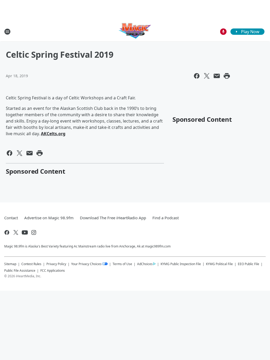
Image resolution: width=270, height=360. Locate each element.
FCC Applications (52, 270)
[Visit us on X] (16, 232)
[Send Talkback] (223, 31)
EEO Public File (248, 264)
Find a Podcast (165, 217)
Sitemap (10, 264)
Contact (11, 217)
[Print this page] (226, 76)
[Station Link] (135, 31)
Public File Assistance (19, 270)
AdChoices (145, 264)
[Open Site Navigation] (7, 31)
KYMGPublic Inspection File (181, 264)
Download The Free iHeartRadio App (113, 217)
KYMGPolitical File (219, 264)
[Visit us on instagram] (34, 232)
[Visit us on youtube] (25, 232)
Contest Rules (31, 264)
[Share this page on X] (206, 76)
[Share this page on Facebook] (196, 76)
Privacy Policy (56, 264)
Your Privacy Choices (86, 264)
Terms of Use (122, 264)
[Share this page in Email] (216, 76)
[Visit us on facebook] (7, 232)
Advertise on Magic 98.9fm (49, 217)
